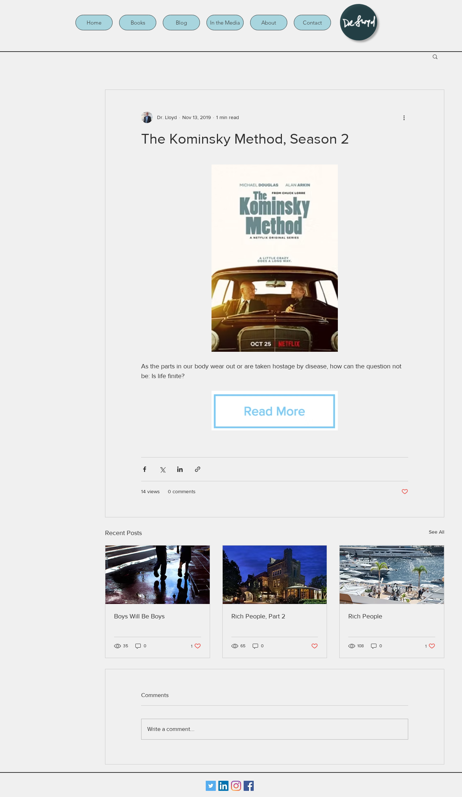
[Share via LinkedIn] (179, 469)
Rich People (365, 616)
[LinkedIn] (223, 786)
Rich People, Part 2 (258, 616)
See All (436, 532)
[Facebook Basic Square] (249, 786)
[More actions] (404, 117)
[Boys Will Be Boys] (157, 575)
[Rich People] (392, 575)
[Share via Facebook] (144, 469)
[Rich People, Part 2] (275, 575)
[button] (137, 22)
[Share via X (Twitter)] (162, 469)
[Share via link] (197, 469)
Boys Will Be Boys (139, 616)
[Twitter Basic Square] (211, 786)
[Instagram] (236, 786)
